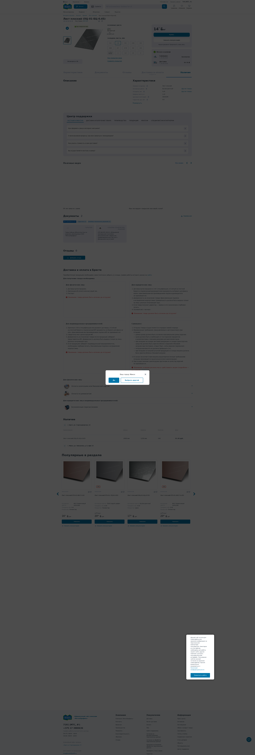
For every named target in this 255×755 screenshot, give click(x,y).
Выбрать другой (132, 380)
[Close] (145, 374)
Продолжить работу (200, 675)
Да (114, 380)
